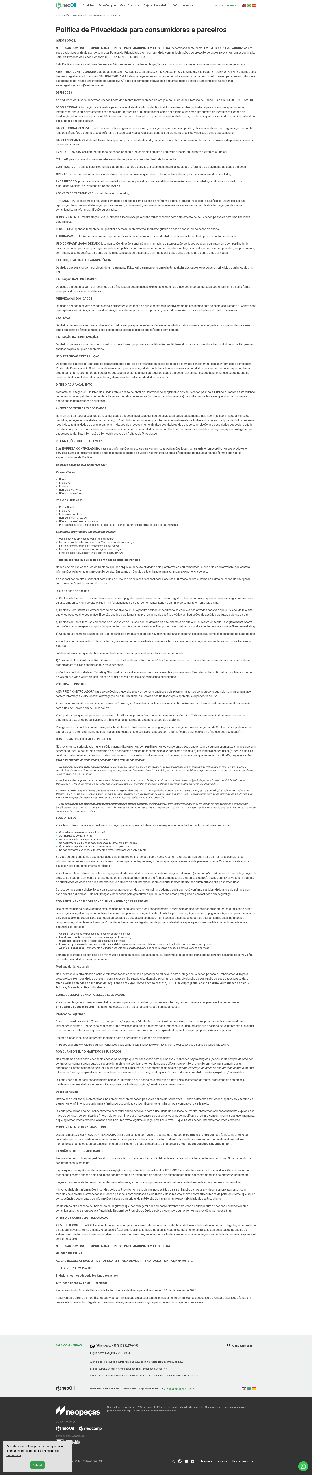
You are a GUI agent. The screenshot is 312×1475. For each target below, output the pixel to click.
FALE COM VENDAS (225, 5)
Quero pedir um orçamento (279, 1424)
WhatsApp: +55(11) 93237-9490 (117, 1345)
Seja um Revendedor (156, 5)
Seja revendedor (148, 1388)
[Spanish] (254, 5)
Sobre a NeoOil (111, 1388)
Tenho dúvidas (279, 1442)
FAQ (175, 5)
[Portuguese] (249, 5)
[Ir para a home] (65, 1390)
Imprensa (187, 5)
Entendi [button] (37, 1465)
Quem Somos (128, 5)
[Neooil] (67, 5)
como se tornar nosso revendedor (158, 1410)
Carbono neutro (206, 1461)
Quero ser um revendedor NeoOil (279, 1433)
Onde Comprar (107, 5)
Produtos (88, 5)
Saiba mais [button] (13, 1455)
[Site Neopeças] (79, 1424)
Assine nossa (180, 1388)
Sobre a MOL (129, 1388)
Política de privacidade (241, 1461)
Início (58, 15)
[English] (244, 5)
